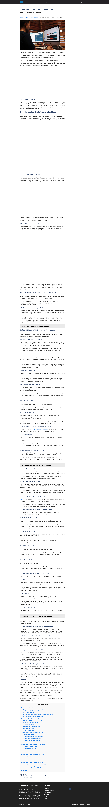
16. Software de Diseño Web (30, 746)
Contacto (88, 804)
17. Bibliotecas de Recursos (29, 748)
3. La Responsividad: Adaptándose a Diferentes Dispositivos (38, 714)
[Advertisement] (42, 76)
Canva (26, 521)
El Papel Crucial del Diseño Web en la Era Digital (32, 709)
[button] (87, 2)
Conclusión (24, 770)
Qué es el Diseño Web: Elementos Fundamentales (33, 718)
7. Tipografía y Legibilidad (29, 724)
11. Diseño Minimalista (28, 734)
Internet (46, 798)
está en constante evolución (40, 429)
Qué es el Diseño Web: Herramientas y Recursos (33, 744)
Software (61, 2)
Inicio (39, 2)
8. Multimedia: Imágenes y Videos (31, 726)
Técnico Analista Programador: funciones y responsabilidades (35, 777)
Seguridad (82, 2)
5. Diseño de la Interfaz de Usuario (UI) (32, 720)
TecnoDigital (26, 14)
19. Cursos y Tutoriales (28, 752)
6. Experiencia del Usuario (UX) (30, 722)
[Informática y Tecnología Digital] (22, 2)
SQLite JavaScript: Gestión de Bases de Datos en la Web (33, 775)
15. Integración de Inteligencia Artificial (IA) (33, 742)
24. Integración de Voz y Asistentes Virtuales (34, 766)
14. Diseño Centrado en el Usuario (31, 740)
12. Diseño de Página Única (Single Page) (33, 736)
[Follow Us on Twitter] (70, 789)
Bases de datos (53, 2)
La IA (21, 499)
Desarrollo (68, 2)
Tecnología (45, 2)
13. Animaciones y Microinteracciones (32, 738)
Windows (75, 2)
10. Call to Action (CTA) (29, 730)
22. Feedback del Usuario (29, 760)
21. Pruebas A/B (27, 758)
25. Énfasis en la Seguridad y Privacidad (32, 768)
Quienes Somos (75, 804)
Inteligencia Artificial (49, 790)
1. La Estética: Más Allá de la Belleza (31, 710)
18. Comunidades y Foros (29, 750)
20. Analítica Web (27, 756)
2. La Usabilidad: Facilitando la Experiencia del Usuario (36, 712)
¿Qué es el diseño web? (27, 707)
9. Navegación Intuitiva (28, 728)
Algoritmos (46, 794)
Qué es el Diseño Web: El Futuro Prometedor (32, 762)
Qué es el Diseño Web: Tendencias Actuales (32, 732)
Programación (34, 17)
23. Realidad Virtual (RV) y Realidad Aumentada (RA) (36, 764)
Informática (46, 796)
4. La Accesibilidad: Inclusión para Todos (33, 716)
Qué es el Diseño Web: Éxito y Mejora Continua (32, 754)
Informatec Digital (24, 17)
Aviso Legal (82, 804)
